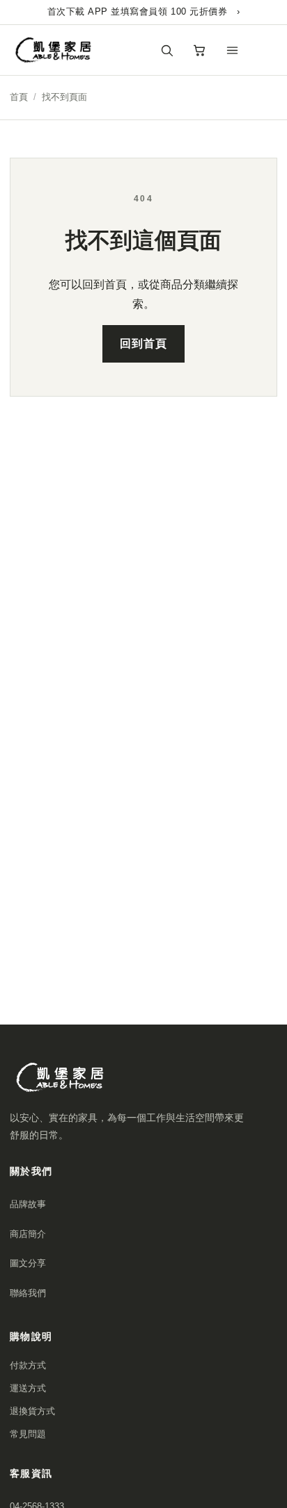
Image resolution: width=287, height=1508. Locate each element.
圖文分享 (28, 1263)
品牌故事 (28, 1204)
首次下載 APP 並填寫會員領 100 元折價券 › (143, 11)
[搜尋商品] (166, 50)
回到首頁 (143, 343)
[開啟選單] (232, 50)
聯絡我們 (28, 1293)
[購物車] (199, 50)
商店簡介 (28, 1234)
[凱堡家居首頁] (55, 50)
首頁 (19, 97)
